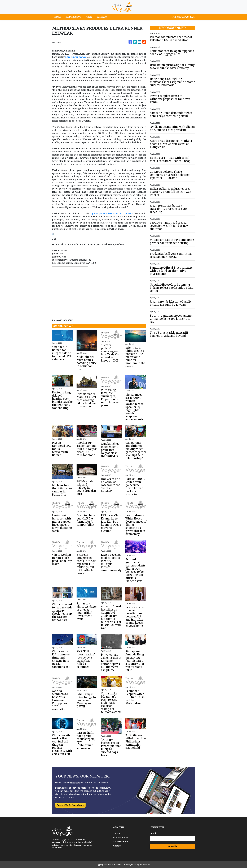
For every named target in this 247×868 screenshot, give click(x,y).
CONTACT (101, 17)
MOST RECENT (73, 17)
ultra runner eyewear (76, 57)
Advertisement (121, 841)
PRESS (89, 17)
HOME (57, 17)
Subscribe (172, 846)
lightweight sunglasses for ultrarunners (111, 213)
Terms (116, 833)
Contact (117, 845)
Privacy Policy (120, 837)
